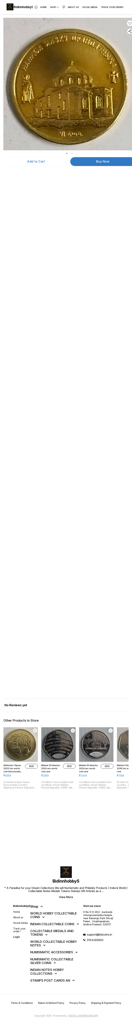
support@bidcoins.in (99, 934)
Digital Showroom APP (83, 1015)
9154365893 (95, 940)
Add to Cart (36, 161)
